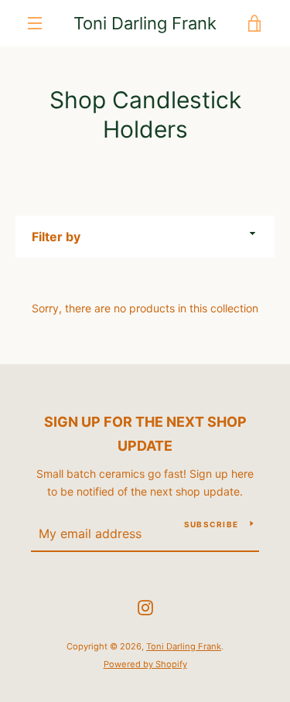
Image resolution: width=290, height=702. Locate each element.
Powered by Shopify (145, 664)
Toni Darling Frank (145, 23)
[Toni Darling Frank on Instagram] (145, 606)
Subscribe (211, 524)
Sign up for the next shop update (145, 434)
